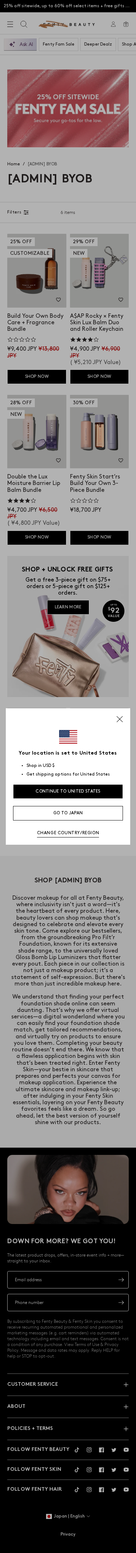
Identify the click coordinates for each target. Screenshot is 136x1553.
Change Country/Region (68, 833)
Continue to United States (68, 791)
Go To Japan (68, 813)
